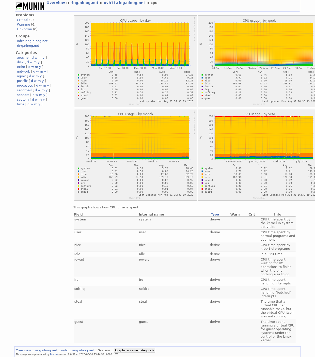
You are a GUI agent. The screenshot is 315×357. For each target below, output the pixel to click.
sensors (23, 95)
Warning (23, 24)
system (23, 99)
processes (25, 85)
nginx (21, 76)
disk (20, 62)
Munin (54, 354)
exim (21, 67)
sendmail (24, 90)
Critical (22, 20)
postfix (22, 81)
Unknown (24, 29)
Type (215, 214)
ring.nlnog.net (85, 3)
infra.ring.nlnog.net (32, 41)
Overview (56, 3)
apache (23, 57)
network (23, 71)
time (20, 104)
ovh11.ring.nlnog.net (125, 3)
